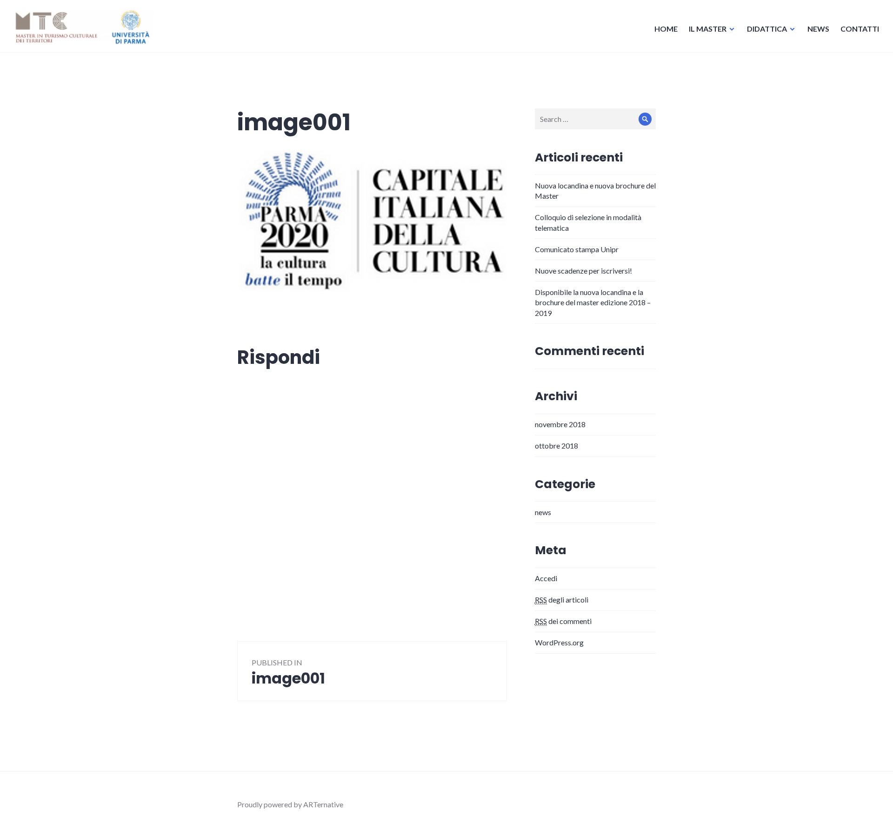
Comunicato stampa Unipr (577, 249)
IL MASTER (707, 28)
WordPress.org (559, 642)
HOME (666, 28)
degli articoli (561, 599)
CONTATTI (859, 28)
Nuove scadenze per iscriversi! (583, 270)
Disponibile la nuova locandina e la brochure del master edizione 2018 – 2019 (593, 302)
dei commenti (563, 621)
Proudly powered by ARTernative (290, 804)
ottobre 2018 (556, 445)
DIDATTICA (767, 28)
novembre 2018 (560, 424)
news (543, 512)
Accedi (546, 578)
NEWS (818, 28)
